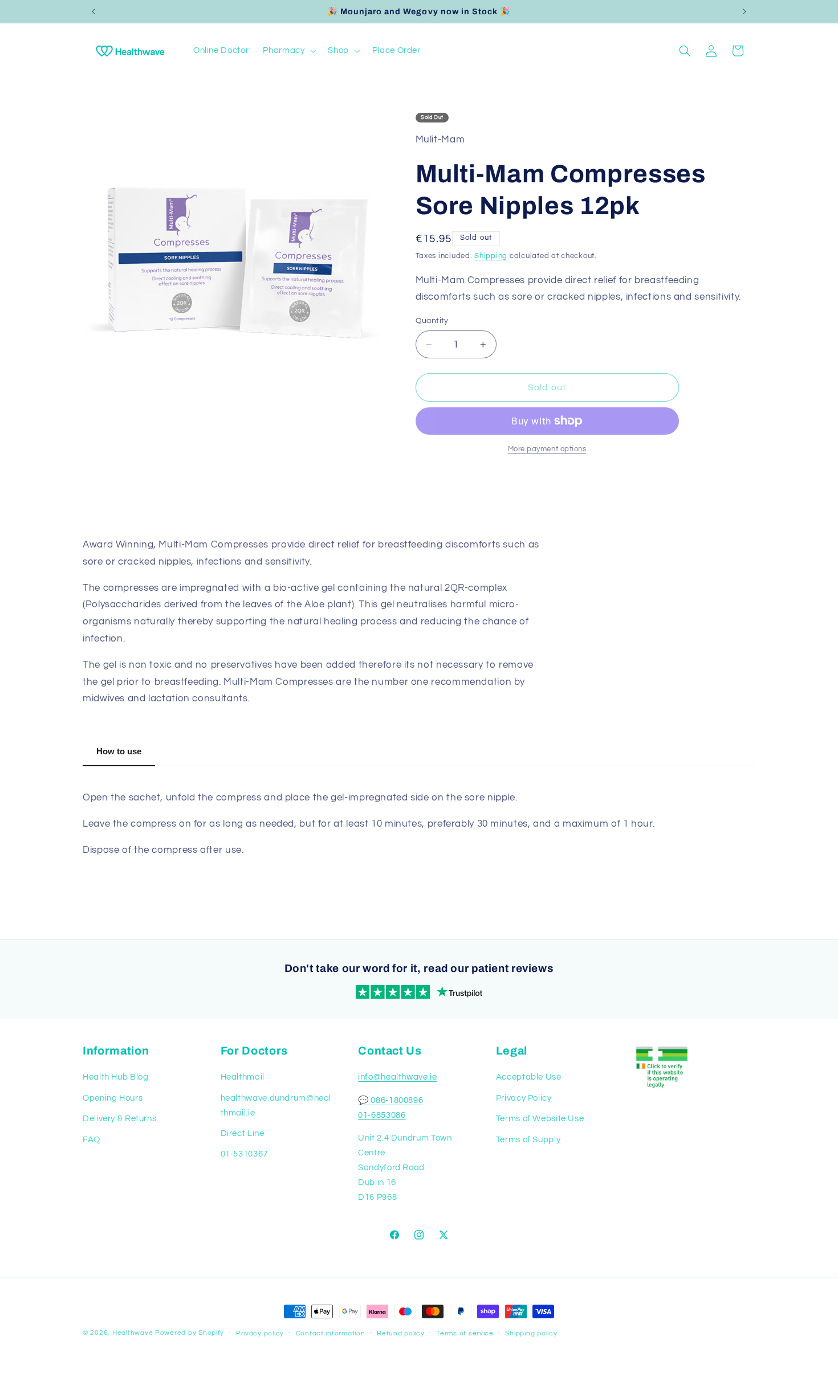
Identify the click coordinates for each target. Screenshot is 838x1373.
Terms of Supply (528, 1139)
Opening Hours (113, 1098)
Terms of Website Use (540, 1118)
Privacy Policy (524, 1098)
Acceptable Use (529, 1077)
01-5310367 (244, 1154)
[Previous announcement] (93, 11)
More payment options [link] (547, 449)
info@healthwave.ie (397, 1077)
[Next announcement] (744, 11)
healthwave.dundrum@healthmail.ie (276, 1105)
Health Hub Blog (115, 1077)
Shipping (490, 256)
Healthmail (243, 1077)
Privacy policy (260, 1333)
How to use (118, 751)
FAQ (91, 1139)
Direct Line (243, 1133)
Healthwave (132, 1333)
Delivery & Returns (119, 1118)
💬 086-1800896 (390, 1100)
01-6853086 (381, 1115)
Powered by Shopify (189, 1333)
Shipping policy (531, 1333)
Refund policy (401, 1333)
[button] (288, 50)
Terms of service (465, 1333)
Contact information (330, 1333)
